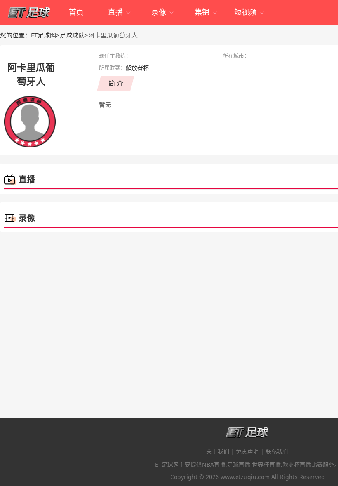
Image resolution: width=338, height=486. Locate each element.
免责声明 (247, 451)
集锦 (206, 12)
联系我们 (277, 451)
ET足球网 (43, 35)
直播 (119, 12)
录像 (163, 12)
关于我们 (217, 451)
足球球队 (72, 35)
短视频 (249, 12)
